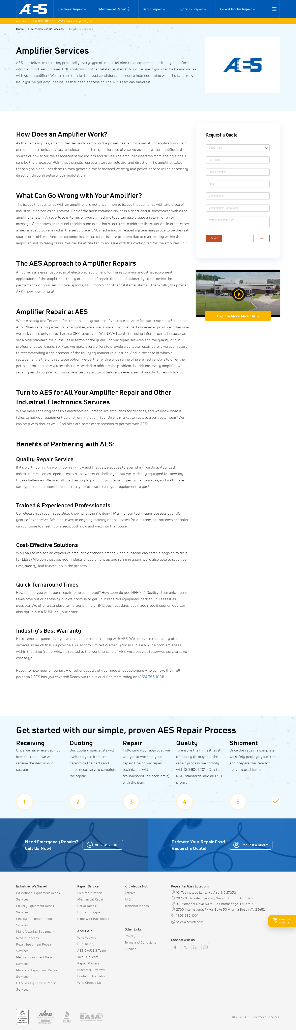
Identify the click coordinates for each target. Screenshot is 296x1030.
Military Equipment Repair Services (35, 909)
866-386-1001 (33, 21)
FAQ (128, 899)
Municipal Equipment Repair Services (36, 973)
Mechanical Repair (112, 9)
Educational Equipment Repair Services (38, 896)
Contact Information (92, 976)
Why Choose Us (89, 982)
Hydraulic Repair (190, 9)
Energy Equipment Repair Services (35, 921)
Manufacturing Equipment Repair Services (35, 934)
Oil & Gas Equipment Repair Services (36, 986)
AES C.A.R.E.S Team (91, 950)
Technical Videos (137, 906)
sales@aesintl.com (189, 922)
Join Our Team (87, 957)
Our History (86, 944)
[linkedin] (195, 947)
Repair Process (88, 963)
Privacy (130, 936)
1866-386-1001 (187, 915)
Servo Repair (152, 9)
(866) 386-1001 (150, 676)
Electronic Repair (70, 9)
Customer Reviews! (91, 969)
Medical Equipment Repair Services (35, 960)
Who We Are (86, 937)
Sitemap (131, 949)
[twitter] (185, 947)
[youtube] (205, 947)
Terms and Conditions (140, 942)
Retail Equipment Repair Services (34, 947)
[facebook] (175, 947)
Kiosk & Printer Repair (235, 9)
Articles (130, 893)
